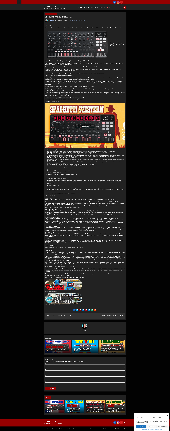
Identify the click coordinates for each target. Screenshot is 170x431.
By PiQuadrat (51, 20)
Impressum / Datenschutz (102, 428)
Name (47, 369)
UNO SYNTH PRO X (81, 20)
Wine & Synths (50, 6)
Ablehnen (151, 426)
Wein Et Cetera (94, 7)
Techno (87, 345)
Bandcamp (86, 7)
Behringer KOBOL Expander (56, 349)
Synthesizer (47, 13)
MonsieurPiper (72, 428)
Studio (108, 345)
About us (102, 7)
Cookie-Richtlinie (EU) (115, 428)
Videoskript (54, 13)
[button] (167, 415)
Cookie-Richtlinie (144, 429)
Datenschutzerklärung (151, 429)
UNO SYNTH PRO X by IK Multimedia (58, 17)
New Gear (54, 346)
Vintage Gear (120, 345)
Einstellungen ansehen (162, 426)
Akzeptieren (140, 426)
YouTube (79, 7)
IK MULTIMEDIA (71, 20)
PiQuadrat (85, 330)
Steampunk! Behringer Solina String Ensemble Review (60, 315)
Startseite (92, 428)
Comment (48, 364)
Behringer (49, 346)
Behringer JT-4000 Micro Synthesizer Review (112, 315)
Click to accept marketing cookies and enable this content (85, 126)
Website (47, 381)
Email (47, 375)
